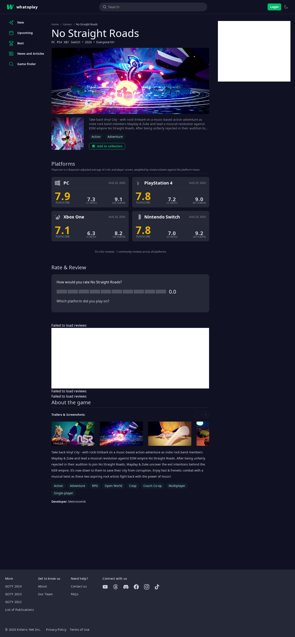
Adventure (115, 137)
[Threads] (115, 586)
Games (67, 24)
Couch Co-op (152, 486)
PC (53, 42)
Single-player (63, 493)
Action (96, 137)
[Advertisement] (130, 358)
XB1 (66, 42)
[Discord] (125, 586)
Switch (75, 42)
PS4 (59, 42)
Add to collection (109, 146)
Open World (113, 486)
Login (274, 7)
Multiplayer (177, 486)
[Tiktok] (157, 586)
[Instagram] (146, 586)
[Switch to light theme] (286, 7)
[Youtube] (105, 586)
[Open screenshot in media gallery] (121, 434)
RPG (95, 486)
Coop (132, 486)
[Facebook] (136, 586)
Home (55, 24)
